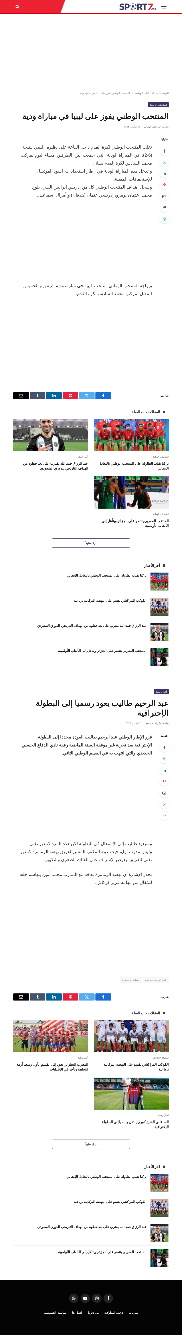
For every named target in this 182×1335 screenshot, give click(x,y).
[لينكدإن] (164, 173)
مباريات (133, 1313)
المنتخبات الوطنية (144, 93)
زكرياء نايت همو (153, 723)
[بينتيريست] (164, 185)
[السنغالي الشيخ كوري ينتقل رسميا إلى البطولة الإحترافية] (131, 1094)
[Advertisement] (91, 53)
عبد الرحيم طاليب (155, 980)
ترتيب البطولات (113, 1313)
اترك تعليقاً (91, 543)
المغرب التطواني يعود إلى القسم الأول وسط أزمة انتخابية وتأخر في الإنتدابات (52, 1067)
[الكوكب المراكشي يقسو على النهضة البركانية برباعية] (159, 607)
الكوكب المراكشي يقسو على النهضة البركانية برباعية (110, 600)
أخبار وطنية (161, 691)
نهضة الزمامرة (130, 980)
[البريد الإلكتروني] (164, 196)
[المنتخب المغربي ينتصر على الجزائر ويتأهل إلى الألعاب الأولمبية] (131, 492)
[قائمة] (163, 7)
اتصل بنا (77, 1313)
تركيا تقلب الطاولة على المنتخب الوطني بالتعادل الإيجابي (134, 466)
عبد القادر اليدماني (152, 126)
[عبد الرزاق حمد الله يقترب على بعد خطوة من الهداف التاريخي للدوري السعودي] (50, 435)
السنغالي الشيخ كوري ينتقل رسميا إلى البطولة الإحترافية (135, 1124)
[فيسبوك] (164, 151)
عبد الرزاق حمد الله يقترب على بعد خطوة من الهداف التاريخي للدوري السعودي (55, 466)
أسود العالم (83, 456)
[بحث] (18, 7)
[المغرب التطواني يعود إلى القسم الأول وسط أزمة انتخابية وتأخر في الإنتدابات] (50, 1036)
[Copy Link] (164, 207)
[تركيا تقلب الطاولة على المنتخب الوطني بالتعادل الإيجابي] (131, 435)
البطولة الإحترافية (160, 1057)
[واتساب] (164, 219)
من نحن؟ (93, 1313)
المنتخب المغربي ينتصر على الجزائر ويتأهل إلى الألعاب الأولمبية (135, 523)
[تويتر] (164, 162)
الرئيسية (164, 93)
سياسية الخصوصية (55, 1313)
